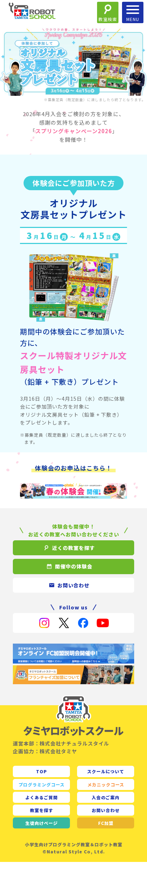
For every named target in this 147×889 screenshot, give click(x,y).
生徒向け (41, 823)
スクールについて (105, 771)
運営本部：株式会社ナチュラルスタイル (61, 743)
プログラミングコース (42, 784)
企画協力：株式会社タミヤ (45, 751)
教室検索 (107, 19)
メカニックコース (105, 784)
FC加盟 (105, 823)
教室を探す (41, 810)
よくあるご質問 (41, 797)
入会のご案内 (106, 797)
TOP (41, 771)
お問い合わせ (106, 810)
